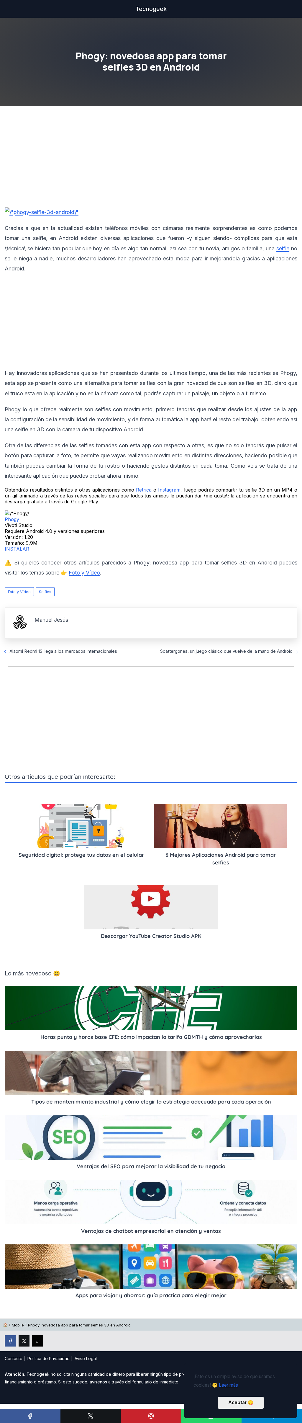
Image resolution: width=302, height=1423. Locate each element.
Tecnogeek (151, 8)
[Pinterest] (151, 1416)
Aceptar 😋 (240, 1402)
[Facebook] (30, 1416)
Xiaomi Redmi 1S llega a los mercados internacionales (63, 651)
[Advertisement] (151, 158)
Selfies (45, 591)
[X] (90, 1416)
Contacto (13, 1358)
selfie (282, 248)
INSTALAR (17, 549)
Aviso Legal (86, 1358)
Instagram (169, 490)
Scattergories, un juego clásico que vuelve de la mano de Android (226, 651)
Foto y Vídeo (19, 591)
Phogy (12, 519)
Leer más (228, 1385)
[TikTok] (37, 1341)
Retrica (144, 490)
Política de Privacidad (48, 1358)
